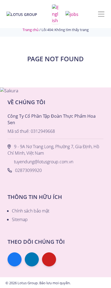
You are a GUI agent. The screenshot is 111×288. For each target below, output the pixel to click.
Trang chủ (31, 29)
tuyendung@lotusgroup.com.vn (43, 162)
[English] (55, 14)
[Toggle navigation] (101, 14)
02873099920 (28, 170)
